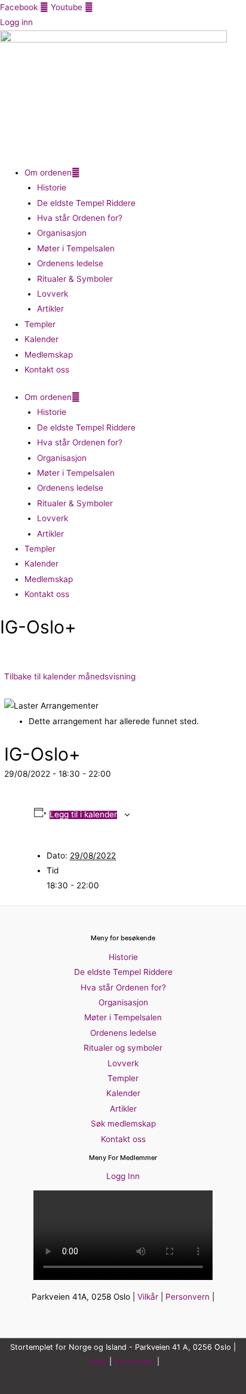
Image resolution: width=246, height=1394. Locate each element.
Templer (40, 324)
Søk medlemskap (123, 1123)
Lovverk (52, 294)
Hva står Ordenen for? (79, 218)
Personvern (187, 1296)
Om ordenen (48, 172)
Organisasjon (62, 233)
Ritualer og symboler (123, 1048)
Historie (51, 187)
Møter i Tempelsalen (76, 248)
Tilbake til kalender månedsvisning (70, 676)
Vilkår (147, 1296)
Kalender (41, 339)
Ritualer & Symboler (75, 279)
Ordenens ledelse (70, 263)
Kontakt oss (46, 369)
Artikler (50, 308)
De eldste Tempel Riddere (86, 203)
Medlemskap (48, 354)
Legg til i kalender (83, 815)
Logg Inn (123, 1176)
